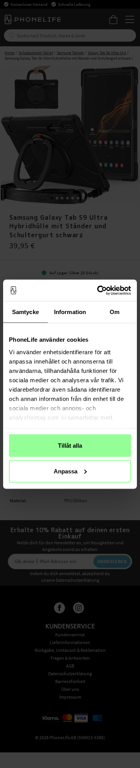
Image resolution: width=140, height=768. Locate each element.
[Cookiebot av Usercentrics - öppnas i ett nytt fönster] (98, 290)
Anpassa (65, 471)
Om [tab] (114, 312)
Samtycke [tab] (25, 312)
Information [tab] (70, 312)
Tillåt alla (70, 445)
